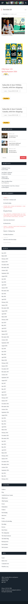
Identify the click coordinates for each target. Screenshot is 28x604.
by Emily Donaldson (8, 234)
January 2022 (5, 288)
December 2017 (5, 369)
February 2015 (5, 455)
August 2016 (4, 415)
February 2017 (5, 398)
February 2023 (5, 259)
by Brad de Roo (7, 223)
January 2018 (5, 366)
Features (4, 509)
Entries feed (4, 560)
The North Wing (5, 538)
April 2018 (4, 357)
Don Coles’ (9, 199)
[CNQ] (15, 2)
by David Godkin (7, 203)
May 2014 (4, 476)
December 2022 (5, 264)
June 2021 (4, 293)
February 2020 (5, 319)
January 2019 (5, 334)
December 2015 (5, 435)
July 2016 (4, 418)
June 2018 (4, 351)
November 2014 (5, 464)
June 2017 (4, 386)
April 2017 (4, 392)
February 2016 (5, 432)
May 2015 (4, 447)
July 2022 (4, 279)
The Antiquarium (5, 533)
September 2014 (5, 470)
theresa (5, 197)
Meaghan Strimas (7, 211)
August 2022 (4, 276)
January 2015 (5, 458)
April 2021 (4, 299)
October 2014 (5, 467)
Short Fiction (4, 530)
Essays (3, 504)
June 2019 (4, 322)
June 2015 (4, 444)
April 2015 (4, 450)
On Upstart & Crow (13, 136)
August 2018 (4, 345)
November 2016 (5, 406)
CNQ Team (5, 14)
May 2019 (4, 325)
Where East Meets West (7, 181)
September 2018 (5, 342)
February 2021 (5, 302)
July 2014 (4, 473)
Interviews (4, 515)
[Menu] (3, 3)
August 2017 (4, 380)
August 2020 (4, 311)
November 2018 (5, 337)
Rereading (4, 524)
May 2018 (4, 354)
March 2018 (4, 360)
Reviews (3, 527)
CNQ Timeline (5, 501)
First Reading (4, 512)
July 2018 (4, 348)
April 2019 (4, 328)
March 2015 (4, 453)
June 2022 (4, 282)
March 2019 (4, 331)
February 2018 (5, 363)
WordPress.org (5, 566)
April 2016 (4, 427)
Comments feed (5, 563)
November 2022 (5, 267)
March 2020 (4, 316)
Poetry (3, 518)
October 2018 (5, 340)
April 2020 (4, 314)
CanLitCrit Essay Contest (7, 495)
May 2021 (4, 296)
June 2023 (4, 253)
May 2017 (4, 389)
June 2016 (4, 421)
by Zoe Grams (12, 137)
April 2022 (4, 285)
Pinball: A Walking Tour (9, 231)
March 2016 (4, 429)
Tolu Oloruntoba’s (10, 186)
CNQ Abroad (4, 498)
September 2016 (5, 412)
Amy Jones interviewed (8, 220)
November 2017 (5, 371)
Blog (3, 492)
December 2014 (5, 461)
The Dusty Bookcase (6, 535)
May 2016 (4, 424)
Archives (4, 489)
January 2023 (5, 261)
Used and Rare (5, 544)
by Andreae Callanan (14, 145)
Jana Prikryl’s (15, 143)
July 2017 (4, 383)
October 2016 (5, 409)
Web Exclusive (5, 547)
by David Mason (13, 152)
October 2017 (5, 374)
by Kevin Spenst (5, 187)
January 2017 (5, 400)
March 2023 (4, 256)
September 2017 (5, 377)
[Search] (25, 3)
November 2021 (5, 290)
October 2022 (5, 270)
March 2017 (4, 395)
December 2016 (5, 403)
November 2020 (5, 308)
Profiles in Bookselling (7, 521)
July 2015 (4, 441)
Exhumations (4, 507)
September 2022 (5, 273)
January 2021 (5, 305)
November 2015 (5, 438)
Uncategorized (5, 541)
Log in (3, 558)
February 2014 (5, 479)
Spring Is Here (12, 150)
